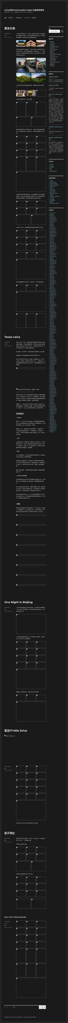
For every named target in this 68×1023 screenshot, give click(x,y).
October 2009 (53, 361)
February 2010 (53, 356)
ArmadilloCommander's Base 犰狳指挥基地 (24, 10)
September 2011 (53, 332)
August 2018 (52, 266)
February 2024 (53, 243)
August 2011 (52, 333)
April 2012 (52, 323)
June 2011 (52, 336)
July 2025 (52, 222)
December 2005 (53, 424)
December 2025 (53, 218)
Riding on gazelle (53, 183)
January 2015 (52, 291)
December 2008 (53, 375)
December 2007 (53, 391)
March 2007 (52, 403)
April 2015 (52, 287)
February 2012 (53, 326)
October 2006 (53, 410)
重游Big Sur (52, 64)
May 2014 (52, 300)
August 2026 (52, 213)
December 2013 (53, 304)
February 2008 (53, 388)
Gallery (5, 923)
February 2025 (53, 228)
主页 (5, 17)
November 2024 (53, 232)
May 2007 (52, 401)
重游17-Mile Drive (15, 730)
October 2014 (52, 295)
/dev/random (53, 190)
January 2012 (52, 328)
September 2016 (53, 273)
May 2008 (52, 384)
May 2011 (52, 337)
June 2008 (52, 382)
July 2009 (52, 365)
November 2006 (53, 409)
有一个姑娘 (52, 197)
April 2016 (52, 278)
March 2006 (52, 420)
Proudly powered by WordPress (30, 1017)
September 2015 (53, 283)
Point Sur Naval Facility (55, 62)
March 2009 (52, 371)
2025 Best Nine (53, 59)
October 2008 (53, 377)
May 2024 (52, 241)
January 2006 (53, 423)
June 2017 (52, 269)
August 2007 (52, 396)
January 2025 (52, 229)
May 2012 (52, 322)
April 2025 (52, 225)
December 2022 (53, 253)
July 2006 (52, 415)
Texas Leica (12, 337)
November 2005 (53, 426)
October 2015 (52, 281)
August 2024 (52, 236)
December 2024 (53, 231)
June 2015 (52, 284)
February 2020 (53, 262)
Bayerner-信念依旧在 (54, 185)
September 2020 (53, 260)
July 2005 (52, 431)
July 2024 (52, 238)
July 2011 (52, 335)
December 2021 (53, 256)
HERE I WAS (52, 189)
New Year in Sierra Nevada (15, 917)
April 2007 (52, 402)
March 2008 (52, 386)
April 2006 (52, 419)
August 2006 (52, 413)
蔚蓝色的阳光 (52, 200)
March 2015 (52, 288)
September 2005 (53, 429)
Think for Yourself (54, 193)
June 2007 (52, 399)
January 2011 (52, 342)
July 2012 (52, 319)
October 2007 (53, 394)
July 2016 (52, 274)
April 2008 (52, 385)
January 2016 (52, 280)
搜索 (50, 29)
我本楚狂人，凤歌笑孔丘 (54, 196)
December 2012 (53, 312)
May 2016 (52, 277)
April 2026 (52, 215)
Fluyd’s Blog (52, 186)
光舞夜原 (51, 180)
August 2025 (52, 221)
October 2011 (52, 330)
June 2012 (52, 321)
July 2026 (52, 214)
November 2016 (53, 271)
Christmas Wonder (54, 57)
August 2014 (52, 297)
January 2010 (52, 357)
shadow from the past (54, 203)
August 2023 (52, 250)
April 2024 (52, 242)
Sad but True (52, 192)
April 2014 (52, 301)
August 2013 (52, 307)
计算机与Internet (53, 171)
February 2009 (53, 372)
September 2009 (53, 363)
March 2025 (52, 227)
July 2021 (52, 257)
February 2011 (53, 340)
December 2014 (53, 293)
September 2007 (53, 395)
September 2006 (53, 412)
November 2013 (53, 305)
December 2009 (53, 358)
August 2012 (52, 318)
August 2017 (52, 267)
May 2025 (52, 224)
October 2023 (52, 249)
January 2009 (53, 374)
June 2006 (52, 416)
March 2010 (52, 354)
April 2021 (52, 259)
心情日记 (51, 165)
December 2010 (53, 343)
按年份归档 (18, 17)
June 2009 (52, 367)
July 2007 (52, 398)
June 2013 (52, 308)
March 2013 (52, 309)
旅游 (5, 35)
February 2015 (53, 290)
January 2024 (52, 245)
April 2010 (52, 353)
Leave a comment (8, 37)
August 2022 (52, 255)
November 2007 (53, 392)
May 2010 (52, 351)
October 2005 (53, 427)
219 (14, 1007)
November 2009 (53, 360)
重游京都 (9, 28)
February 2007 (53, 405)
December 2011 (53, 329)
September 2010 (53, 347)
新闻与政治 (52, 167)
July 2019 (52, 264)
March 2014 (52, 302)
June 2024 (52, 239)
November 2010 (53, 344)
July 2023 (52, 252)
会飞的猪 (51, 195)
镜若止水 (51, 202)
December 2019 (53, 263)
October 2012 (52, 315)
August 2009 (52, 364)
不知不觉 (56, 76)
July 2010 (52, 350)
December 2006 (53, 408)
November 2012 (53, 314)
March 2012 (52, 325)
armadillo (51, 76)
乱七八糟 (6, 344)
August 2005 (52, 430)
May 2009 (52, 368)
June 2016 (52, 276)
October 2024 (53, 234)
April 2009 (52, 370)
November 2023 (53, 248)
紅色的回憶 (52, 199)
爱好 (5, 840)
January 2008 (52, 389)
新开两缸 (9, 833)
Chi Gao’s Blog (53, 182)
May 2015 (52, 285)
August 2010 (52, 349)
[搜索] (62, 31)
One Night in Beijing (18, 602)
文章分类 (10, 17)
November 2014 (53, 294)
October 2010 (52, 346)
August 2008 (52, 379)
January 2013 (52, 311)
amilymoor (51, 85)
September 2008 (53, 378)
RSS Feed (27, 17)
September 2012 (53, 316)
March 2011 (52, 339)
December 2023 (53, 246)
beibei (51, 188)
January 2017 (52, 270)
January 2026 (53, 217)
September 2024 (53, 235)
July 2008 (52, 381)
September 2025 (53, 220)
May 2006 (52, 417)
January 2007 (52, 406)
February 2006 (53, 422)
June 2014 (52, 298)
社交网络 (34, 17)
